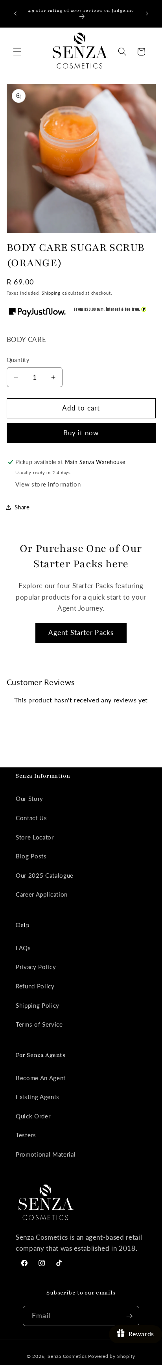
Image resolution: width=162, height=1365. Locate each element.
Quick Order (33, 1116)
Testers (26, 1134)
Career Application (42, 894)
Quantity (18, 360)
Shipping (51, 292)
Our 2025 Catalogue (45, 875)
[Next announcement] (147, 13)
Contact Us (31, 817)
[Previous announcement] (15, 13)
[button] (17, 51)
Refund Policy (35, 986)
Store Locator (35, 837)
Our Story (29, 798)
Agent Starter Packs (81, 633)
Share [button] (22, 507)
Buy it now (81, 433)
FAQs (23, 947)
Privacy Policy (36, 966)
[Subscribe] (129, 1316)
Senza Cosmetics (67, 1356)
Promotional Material (45, 1154)
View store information (48, 484)
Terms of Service (39, 1024)
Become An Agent (41, 1077)
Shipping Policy (37, 1005)
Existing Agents (37, 1096)
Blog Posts (31, 856)
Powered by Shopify (111, 1356)
